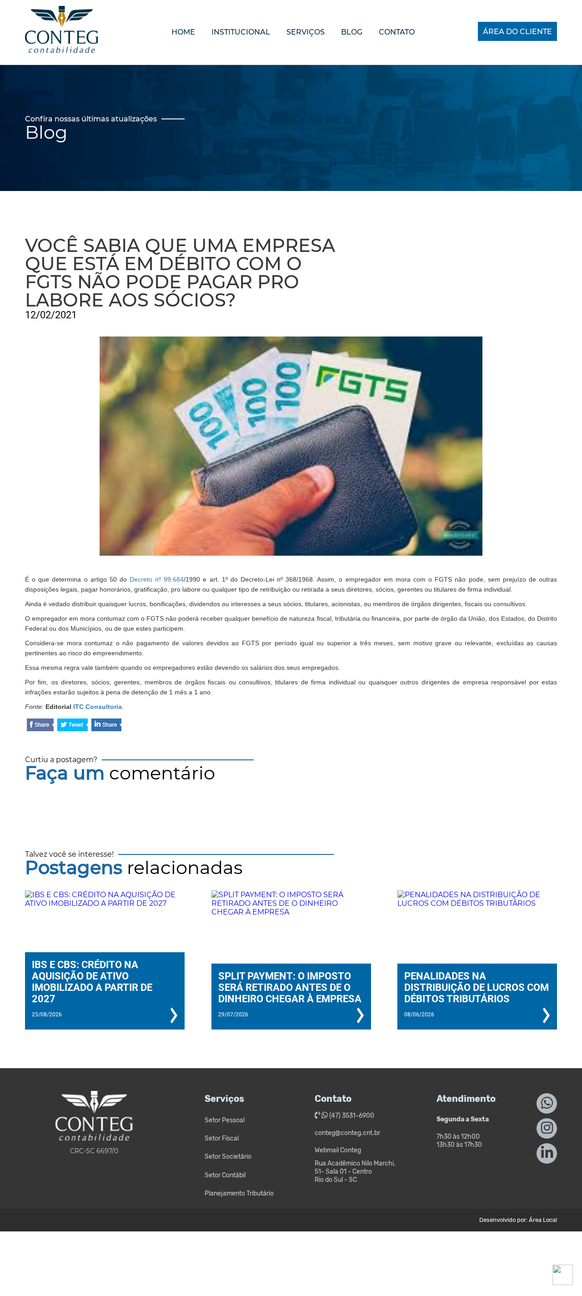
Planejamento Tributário (239, 1193)
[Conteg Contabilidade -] (61, 45)
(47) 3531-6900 (351, 1116)
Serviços (305, 32)
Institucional (240, 32)
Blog (351, 32)
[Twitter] (72, 725)
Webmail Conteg (338, 1150)
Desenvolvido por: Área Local (518, 1219)
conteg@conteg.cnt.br (347, 1133)
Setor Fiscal (222, 1138)
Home (183, 32)
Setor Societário (228, 1156)
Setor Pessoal (225, 1120)
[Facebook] (40, 725)
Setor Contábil (225, 1175)
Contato (397, 32)
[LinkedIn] (106, 725)
